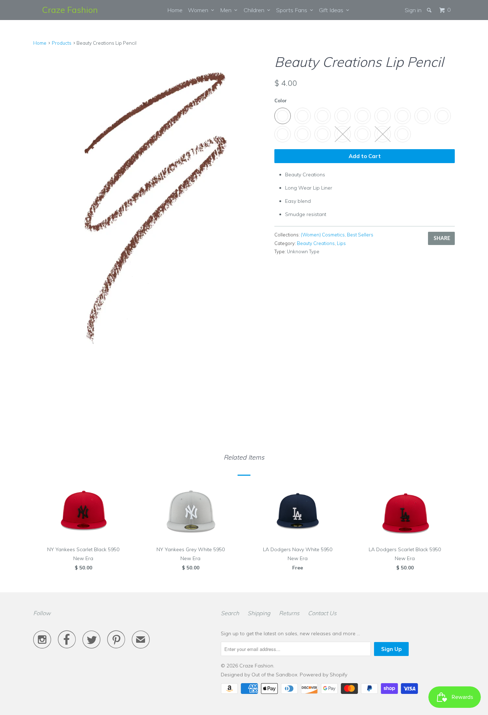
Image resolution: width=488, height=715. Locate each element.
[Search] (429, 10)
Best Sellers (360, 234)
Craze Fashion (70, 9)
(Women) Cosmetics (323, 234)
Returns (289, 613)
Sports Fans (293, 10)
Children (255, 10)
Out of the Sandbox (274, 674)
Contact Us (322, 613)
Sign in (413, 10)
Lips (341, 243)
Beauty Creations (316, 243)
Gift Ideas (332, 10)
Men (227, 10)
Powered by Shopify (323, 674)
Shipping (259, 613)
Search (230, 613)
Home (175, 10)
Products (61, 43)
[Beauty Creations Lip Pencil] (150, 206)
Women (199, 10)
